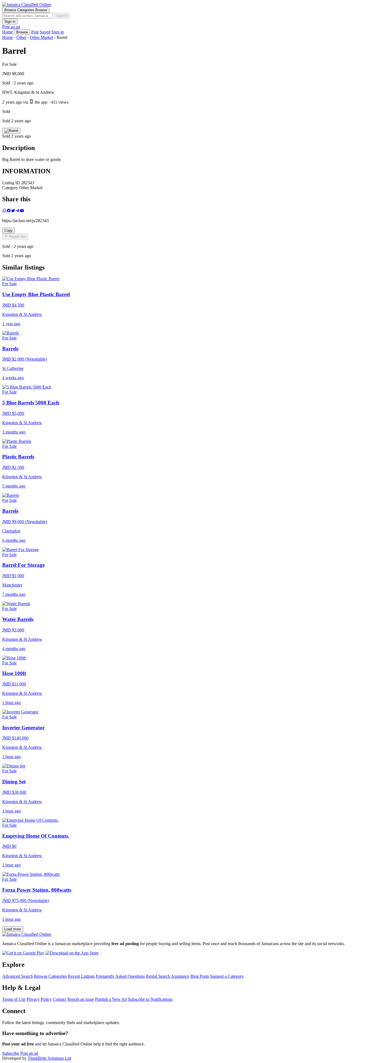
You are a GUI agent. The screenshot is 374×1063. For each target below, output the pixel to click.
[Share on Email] (22, 211)
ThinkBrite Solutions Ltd (49, 1058)
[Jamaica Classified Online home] (187, 4)
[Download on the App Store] (72, 953)
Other (21, 37)
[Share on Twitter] (13, 211)
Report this (17, 237)
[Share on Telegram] (17, 211)
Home (7, 37)
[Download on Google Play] (23, 953)
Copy (8, 230)
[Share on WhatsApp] (4, 211)
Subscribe (10, 1053)
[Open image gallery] (11, 131)
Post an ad (11, 26)
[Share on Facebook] (9, 211)
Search (61, 16)
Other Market (41, 37)
